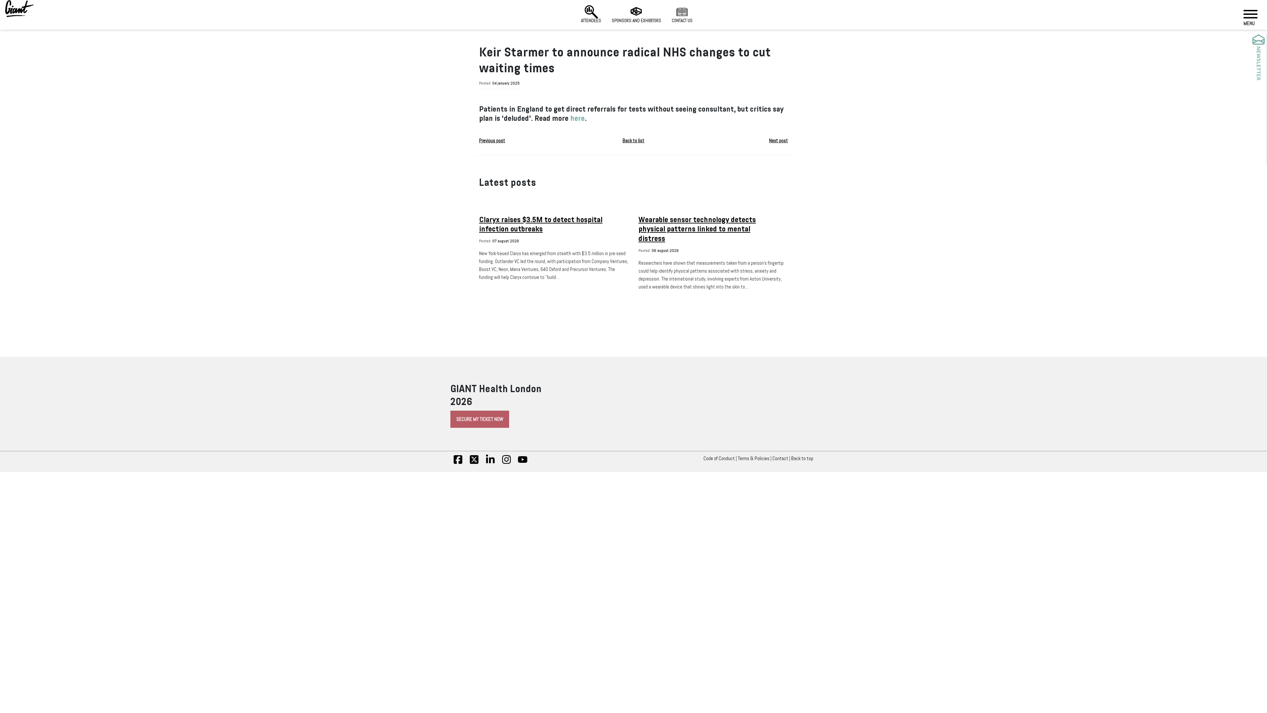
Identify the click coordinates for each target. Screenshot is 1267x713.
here (577, 118)
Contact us (682, 20)
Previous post (492, 141)
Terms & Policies (753, 458)
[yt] (522, 463)
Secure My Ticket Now (479, 419)
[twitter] (474, 463)
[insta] (506, 463)
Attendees (591, 20)
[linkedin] (490, 463)
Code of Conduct (719, 458)
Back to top (802, 458)
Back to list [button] (633, 141)
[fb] (458, 463)
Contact (780, 458)
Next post (778, 141)
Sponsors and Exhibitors (636, 20)
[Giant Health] (20, 8)
